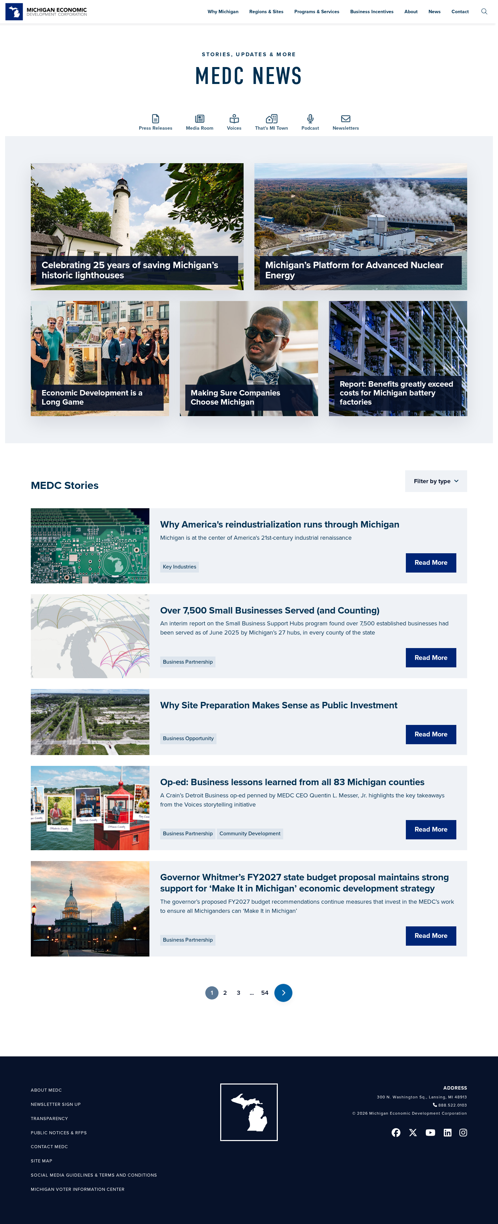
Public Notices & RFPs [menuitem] (59, 1133)
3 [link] (238, 992)
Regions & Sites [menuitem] (266, 12)
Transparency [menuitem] (49, 1118)
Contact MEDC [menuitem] (49, 1147)
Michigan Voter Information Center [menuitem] (78, 1189)
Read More (431, 563)
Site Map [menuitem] (42, 1161)
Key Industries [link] (179, 566)
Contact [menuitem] (460, 12)
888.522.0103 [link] (452, 1105)
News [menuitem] (435, 12)
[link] (46, 11)
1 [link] (212, 992)
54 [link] (264, 992)
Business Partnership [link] (188, 662)
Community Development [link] (250, 833)
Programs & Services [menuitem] (316, 12)
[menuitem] (484, 11)
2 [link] (225, 992)
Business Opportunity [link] (188, 738)
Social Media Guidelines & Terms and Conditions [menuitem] (94, 1175)
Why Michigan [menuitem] (223, 12)
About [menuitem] (411, 12)
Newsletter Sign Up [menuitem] (56, 1104)
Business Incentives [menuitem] (372, 12)
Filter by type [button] (433, 481)
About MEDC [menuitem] (46, 1090)
